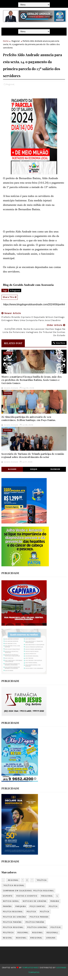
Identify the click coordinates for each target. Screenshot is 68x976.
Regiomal (23, 932)
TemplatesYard (30, 967)
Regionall (52, 932)
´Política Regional (13, 885)
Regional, (10, 84)
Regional (16, 41)
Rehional (21, 938)
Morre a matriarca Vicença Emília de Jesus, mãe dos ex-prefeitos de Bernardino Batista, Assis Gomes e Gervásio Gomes (31, 380)
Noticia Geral (11, 901)
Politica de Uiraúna (14, 917)
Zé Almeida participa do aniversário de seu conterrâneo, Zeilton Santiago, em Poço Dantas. (28, 418)
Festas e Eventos (26, 896)
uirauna (51, 938)
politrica (8, 932)
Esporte (8, 896)
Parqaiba (20, 906)
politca (53, 906)
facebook (55, 469)
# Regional (15, 290)
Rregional (36, 938)
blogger (12, 469)
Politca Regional (13, 911)
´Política (41, 880)
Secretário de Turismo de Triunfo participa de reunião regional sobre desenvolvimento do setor (32, 455)
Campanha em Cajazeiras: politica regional (28, 891)
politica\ (56, 927)
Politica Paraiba (39, 917)
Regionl (7, 938)
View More (60, 343)
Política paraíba (35, 922)
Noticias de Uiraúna (34, 901)
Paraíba (7, 906)
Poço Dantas (37, 906)
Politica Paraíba (12, 922)
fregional (47, 896)
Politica (31, 911)
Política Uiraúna (37, 927)
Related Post (13, 343)
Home (6, 41)
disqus (33, 469)
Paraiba (54, 901)
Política (44, 911)
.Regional (13, 880)
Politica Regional (13, 927)
